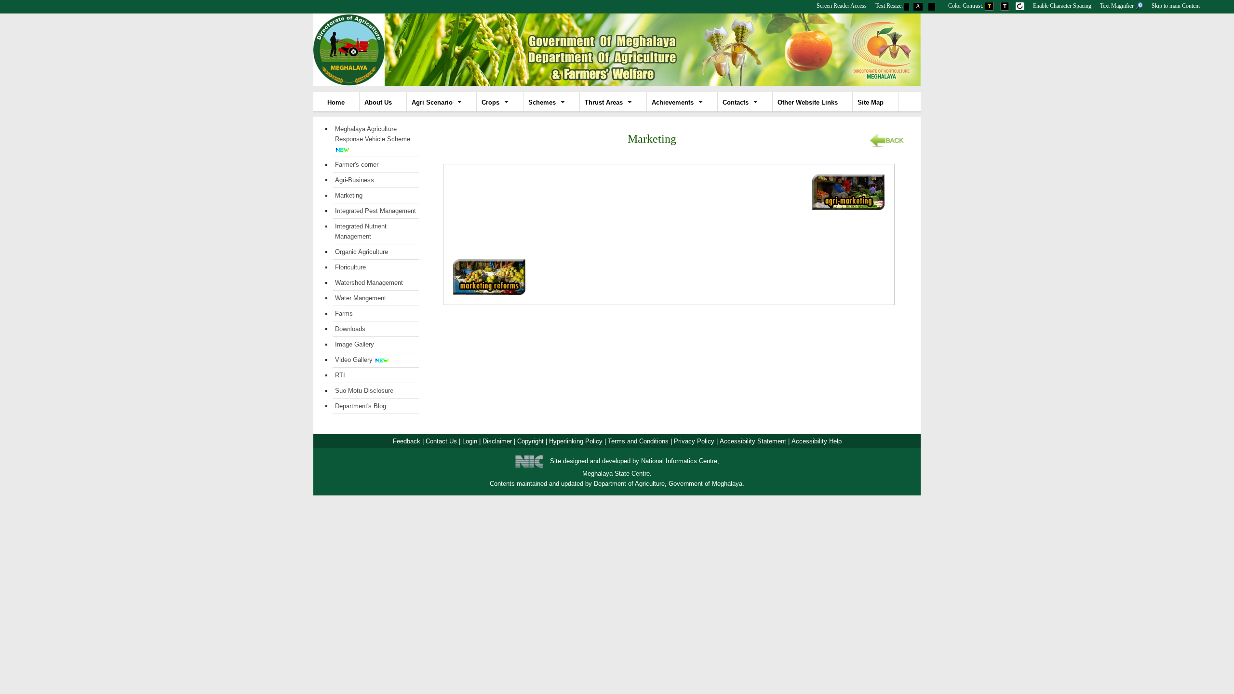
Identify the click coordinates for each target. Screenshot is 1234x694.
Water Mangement (360, 298)
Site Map (871, 102)
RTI (340, 375)
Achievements (673, 102)
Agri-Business (354, 180)
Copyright (530, 441)
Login (469, 441)
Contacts (736, 102)
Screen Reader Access (842, 5)
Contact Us (441, 441)
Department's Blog (360, 406)
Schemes (542, 102)
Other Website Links (808, 102)
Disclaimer (497, 441)
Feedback (406, 441)
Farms (344, 313)
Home (336, 102)
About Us (378, 102)
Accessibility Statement (753, 441)
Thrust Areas (604, 102)
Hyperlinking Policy (576, 441)
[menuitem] (842, 4)
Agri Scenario (432, 102)
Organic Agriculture (361, 251)
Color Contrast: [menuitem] (966, 5)
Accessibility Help (816, 441)
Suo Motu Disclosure (364, 390)
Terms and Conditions (638, 441)
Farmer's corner (356, 164)
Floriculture (350, 267)
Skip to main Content (1176, 5)
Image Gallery (354, 344)
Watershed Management (369, 282)
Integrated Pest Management (375, 210)
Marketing (348, 195)
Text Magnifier (1117, 5)
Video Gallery (354, 359)
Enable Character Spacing (1062, 5)
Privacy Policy (694, 441)
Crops (490, 102)
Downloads (350, 329)
